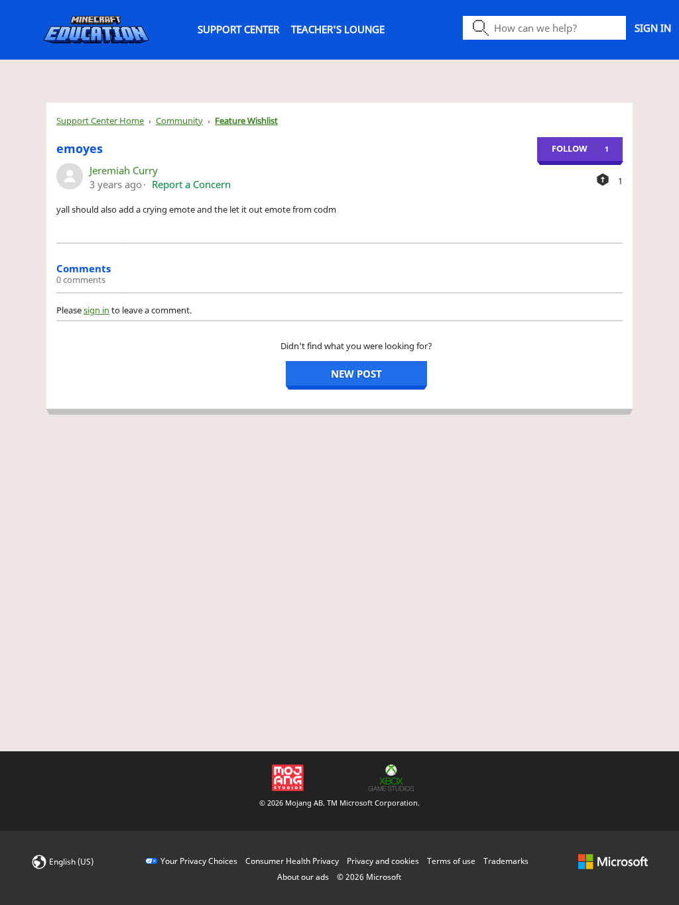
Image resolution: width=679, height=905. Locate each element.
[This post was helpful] (602, 179)
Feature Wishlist (246, 121)
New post (356, 373)
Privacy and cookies (383, 861)
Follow (569, 148)
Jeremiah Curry (124, 170)
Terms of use (451, 861)
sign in (96, 310)
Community (179, 121)
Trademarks (505, 861)
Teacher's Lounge (338, 29)
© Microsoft (369, 876)
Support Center (238, 29)
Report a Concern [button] (191, 184)
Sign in (653, 27)
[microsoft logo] (613, 861)
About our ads (303, 876)
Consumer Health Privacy (292, 861)
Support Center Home (100, 121)
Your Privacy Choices (198, 861)
